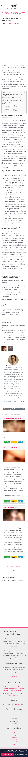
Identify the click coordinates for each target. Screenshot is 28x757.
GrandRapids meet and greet (12, 418)
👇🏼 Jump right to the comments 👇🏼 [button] (14, 409)
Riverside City (14, 741)
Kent (9, 13)
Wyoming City (9, 434)
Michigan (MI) (4, 13)
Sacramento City (14, 742)
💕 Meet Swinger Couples (21, 754)
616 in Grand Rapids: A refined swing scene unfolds (12, 95)
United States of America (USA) (19, 12)
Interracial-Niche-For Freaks (12, 448)
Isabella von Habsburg (14, 23)
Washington (14, 737)
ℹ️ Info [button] (20, 442)
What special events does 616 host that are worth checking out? (13, 111)
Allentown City (14, 735)
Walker (8, 523)
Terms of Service (14, 678)
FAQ (4, 103)
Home (2, 12)
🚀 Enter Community (7, 754)
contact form (21, 713)
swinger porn (16, 704)
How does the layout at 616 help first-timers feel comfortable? (12, 108)
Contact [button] (13, 442)
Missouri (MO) (14, 748)
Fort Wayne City (14, 744)
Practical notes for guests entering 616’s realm (12, 98)
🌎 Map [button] (7, 442)
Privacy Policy (14, 676)
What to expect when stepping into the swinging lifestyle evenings (12, 101)
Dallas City (14, 746)
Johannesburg (14, 739)
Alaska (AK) (14, 734)
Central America (8, 12)
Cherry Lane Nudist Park (14, 566)
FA (14, 570)
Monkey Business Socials (11, 507)
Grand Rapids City (14, 13)
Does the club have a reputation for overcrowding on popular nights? (12, 106)
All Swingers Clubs (14, 8)
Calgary (14, 732)
